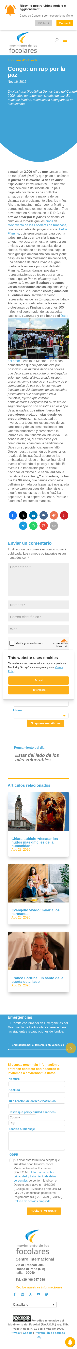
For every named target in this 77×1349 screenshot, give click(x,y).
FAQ (38, 1337)
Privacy (16, 1332)
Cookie (27, 1332)
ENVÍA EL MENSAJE (44, 1211)
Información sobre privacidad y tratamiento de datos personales (35, 1176)
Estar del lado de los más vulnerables (37, 757)
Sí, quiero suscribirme (45, 723)
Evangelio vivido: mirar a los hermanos (35, 912)
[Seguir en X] (30, 1294)
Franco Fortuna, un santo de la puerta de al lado (37, 980)
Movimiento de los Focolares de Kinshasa (37, 225)
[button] (71, 1048)
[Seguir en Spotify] (46, 1294)
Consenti (64, 23)
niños (49, 221)
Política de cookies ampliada (32, 1201)
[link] (13, 515)
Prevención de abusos (50, 1332)
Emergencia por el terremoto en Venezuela (38, 1044)
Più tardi (43, 23)
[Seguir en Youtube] (38, 1294)
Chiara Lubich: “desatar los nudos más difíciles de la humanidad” (34, 842)
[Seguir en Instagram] (23, 1294)
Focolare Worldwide (23, 60)
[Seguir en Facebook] (15, 1294)
